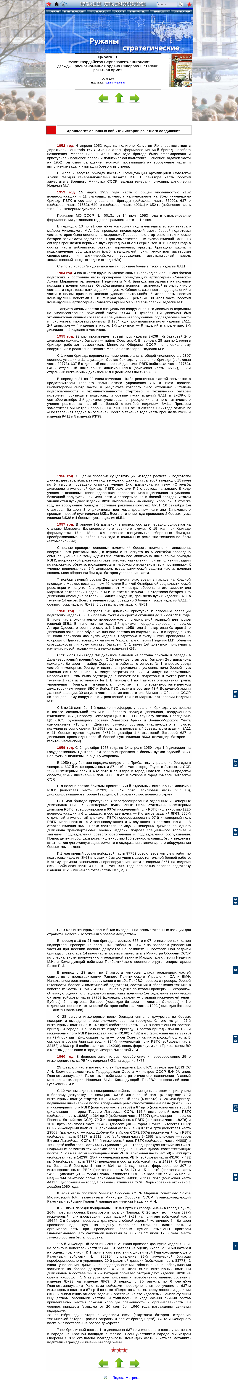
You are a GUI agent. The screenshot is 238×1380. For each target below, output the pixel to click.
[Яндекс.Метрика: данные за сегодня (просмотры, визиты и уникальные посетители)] (122, 1378)
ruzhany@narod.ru (115, 82)
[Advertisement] (119, 115)
